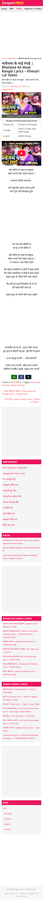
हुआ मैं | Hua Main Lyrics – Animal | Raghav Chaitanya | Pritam (20, 698)
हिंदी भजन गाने (9, 525)
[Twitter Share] (28, 377)
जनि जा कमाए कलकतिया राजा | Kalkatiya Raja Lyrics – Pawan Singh (19, 658)
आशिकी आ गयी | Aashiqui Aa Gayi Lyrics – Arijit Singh (21, 729)
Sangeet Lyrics (18, 889)
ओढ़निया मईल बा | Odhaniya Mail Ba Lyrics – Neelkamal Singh (20, 643)
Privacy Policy (34, 893)
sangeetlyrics (7, 89)
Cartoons (7, 819)
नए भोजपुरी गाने (9, 479)
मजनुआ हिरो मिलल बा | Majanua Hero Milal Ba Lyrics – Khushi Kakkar (20, 665)
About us (13, 893)
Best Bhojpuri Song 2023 (15, 467)
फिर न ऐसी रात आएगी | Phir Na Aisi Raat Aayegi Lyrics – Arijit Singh (21, 721)
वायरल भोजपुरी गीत (11, 502)
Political (7, 829)
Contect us (23, 893)
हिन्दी (11, 8)
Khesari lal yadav (17, 385)
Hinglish (7, 824)
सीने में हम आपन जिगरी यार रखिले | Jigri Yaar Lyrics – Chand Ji (21, 650)
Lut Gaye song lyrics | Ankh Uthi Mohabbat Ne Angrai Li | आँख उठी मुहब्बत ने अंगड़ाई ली (20, 736)
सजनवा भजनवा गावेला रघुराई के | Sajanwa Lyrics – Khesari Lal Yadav (21, 625)
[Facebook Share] (21, 377)
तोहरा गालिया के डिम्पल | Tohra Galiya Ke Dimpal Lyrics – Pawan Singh (19, 392)
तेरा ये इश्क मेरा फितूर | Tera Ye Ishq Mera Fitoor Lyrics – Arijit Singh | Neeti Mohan (21, 710)
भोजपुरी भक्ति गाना (10, 484)
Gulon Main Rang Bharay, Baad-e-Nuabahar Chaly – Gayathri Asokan (20, 556)
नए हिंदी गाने (8, 507)
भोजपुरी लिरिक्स (11, 58)
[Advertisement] (21, 33)
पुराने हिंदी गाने (8, 513)
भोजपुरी (19, 8)
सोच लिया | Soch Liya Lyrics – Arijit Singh (19, 716)
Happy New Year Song (14, 473)
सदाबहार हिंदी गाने (10, 519)
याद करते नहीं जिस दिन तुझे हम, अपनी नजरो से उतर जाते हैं (21, 549)
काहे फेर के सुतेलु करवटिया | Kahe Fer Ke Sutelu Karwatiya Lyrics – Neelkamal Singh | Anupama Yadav (20, 634)
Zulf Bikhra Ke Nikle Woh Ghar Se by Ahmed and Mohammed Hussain (21, 542)
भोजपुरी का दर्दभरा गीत (12, 496)
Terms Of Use (21, 896)
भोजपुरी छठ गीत (9, 490)
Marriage (8, 813)
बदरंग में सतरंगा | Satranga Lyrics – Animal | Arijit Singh (19, 690)
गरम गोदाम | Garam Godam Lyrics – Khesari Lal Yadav (23, 400)
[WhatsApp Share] (14, 377)
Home (4, 8)
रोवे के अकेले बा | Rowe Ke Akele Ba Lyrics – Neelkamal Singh (19, 673)
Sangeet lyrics (31, 889)
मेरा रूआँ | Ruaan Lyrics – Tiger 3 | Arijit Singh (21, 704)
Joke (4, 808)
